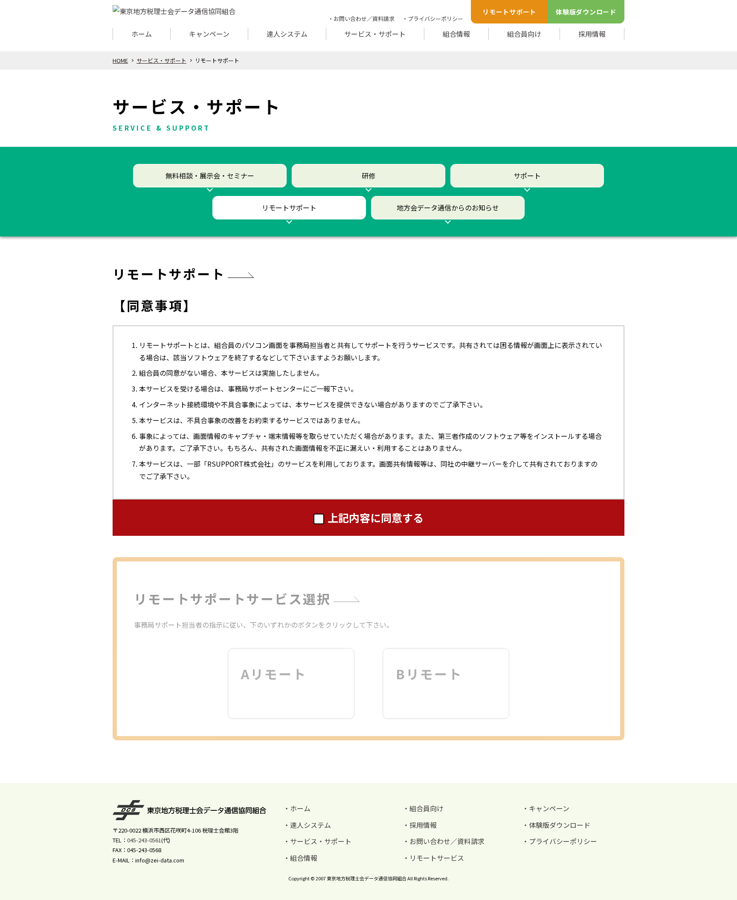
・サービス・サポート (317, 841)
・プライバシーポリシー (432, 19)
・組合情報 (300, 858)
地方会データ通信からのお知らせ (448, 207)
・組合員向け (423, 808)
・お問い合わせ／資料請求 (361, 19)
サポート (527, 175)
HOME (120, 60)
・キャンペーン (545, 808)
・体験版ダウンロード (556, 825)
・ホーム (296, 808)
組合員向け (524, 34)
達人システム (287, 34)
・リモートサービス (433, 858)
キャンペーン (209, 34)
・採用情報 (420, 825)
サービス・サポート (375, 34)
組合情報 (456, 34)
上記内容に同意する (376, 517)
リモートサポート (509, 11)
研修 (368, 175)
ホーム (141, 34)
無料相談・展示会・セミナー (209, 175)
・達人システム (307, 825)
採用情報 (592, 34)
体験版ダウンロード (586, 11)
